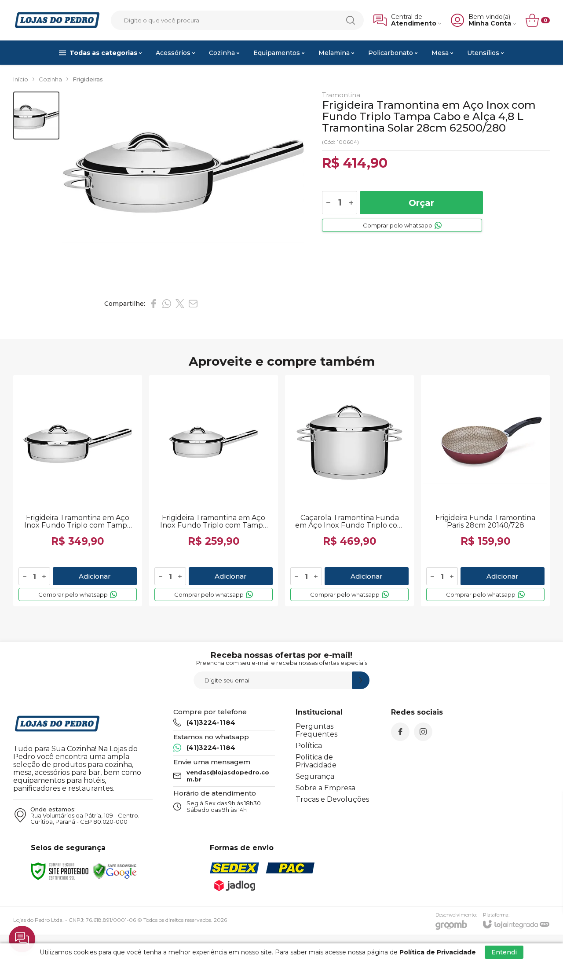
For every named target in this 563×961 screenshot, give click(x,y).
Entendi (504, 952)
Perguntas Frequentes (316, 730)
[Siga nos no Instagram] (423, 732)
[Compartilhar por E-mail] (193, 303)
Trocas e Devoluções (332, 799)
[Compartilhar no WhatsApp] (166, 303)
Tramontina (341, 95)
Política (309, 745)
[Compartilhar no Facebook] (153, 303)
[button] (36, 115)
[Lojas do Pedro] (57, 20)
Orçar (421, 203)
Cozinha (50, 79)
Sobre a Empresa (325, 788)
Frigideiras (88, 79)
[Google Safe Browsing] (115, 870)
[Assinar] (360, 680)
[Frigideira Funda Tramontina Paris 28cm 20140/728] (485, 490)
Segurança (315, 776)
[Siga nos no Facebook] (400, 732)
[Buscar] (350, 20)
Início (20, 79)
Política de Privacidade (316, 761)
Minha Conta (489, 23)
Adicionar (95, 576)
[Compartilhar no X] (179, 303)
